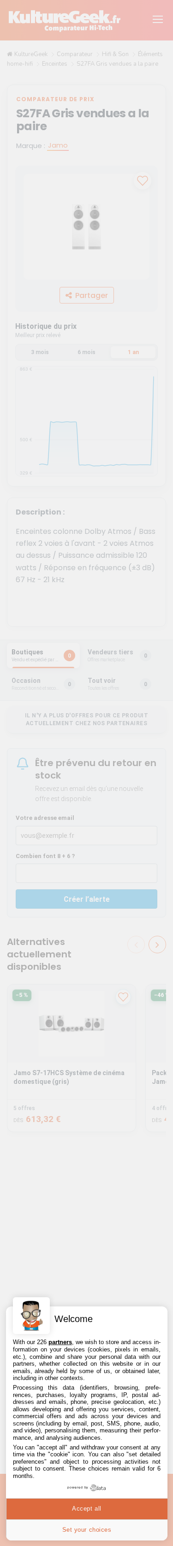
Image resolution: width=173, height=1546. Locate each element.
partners (60, 1342)
